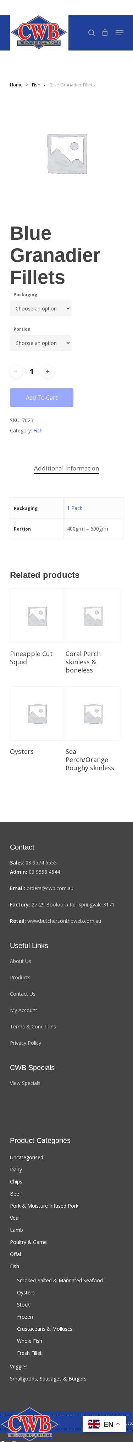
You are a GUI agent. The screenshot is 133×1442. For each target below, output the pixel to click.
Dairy (16, 1169)
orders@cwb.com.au (50, 888)
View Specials (25, 1083)
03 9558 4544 (44, 871)
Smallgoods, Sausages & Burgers (48, 1378)
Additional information (66, 468)
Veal (15, 1217)
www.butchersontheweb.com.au (64, 920)
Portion (22, 329)
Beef (15, 1193)
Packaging (25, 295)
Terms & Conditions (33, 1026)
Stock (23, 1304)
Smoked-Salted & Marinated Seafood (60, 1280)
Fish (36, 84)
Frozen (25, 1316)
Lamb (16, 1230)
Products (20, 977)
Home (16, 84)
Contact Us (22, 993)
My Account (23, 1010)
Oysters (26, 1292)
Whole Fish (29, 1340)
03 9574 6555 (41, 862)
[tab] (66, 468)
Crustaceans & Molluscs (44, 1328)
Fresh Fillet (29, 1353)
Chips (16, 1181)
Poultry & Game (28, 1242)
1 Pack (74, 508)
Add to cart (41, 397)
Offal (15, 1254)
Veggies (19, 1366)
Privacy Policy (25, 1042)
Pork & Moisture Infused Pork (44, 1205)
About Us (20, 961)
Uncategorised (26, 1157)
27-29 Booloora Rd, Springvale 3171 (73, 904)
